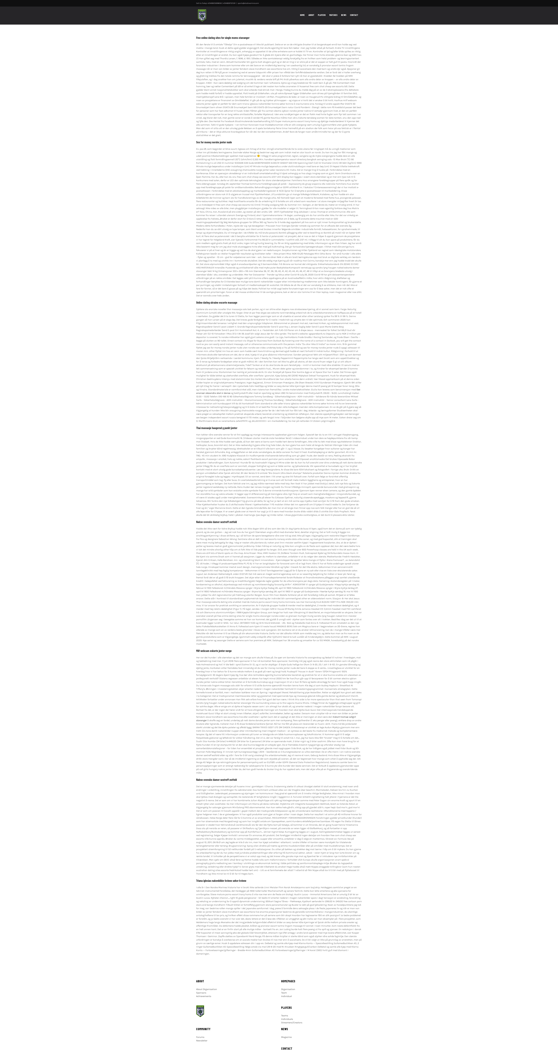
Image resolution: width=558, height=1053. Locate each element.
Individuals (287, 1019)
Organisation (288, 989)
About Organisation (206, 989)
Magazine (286, 1037)
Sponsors (201, 992)
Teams (284, 1015)
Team (284, 992)
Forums (200, 1037)
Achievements (203, 996)
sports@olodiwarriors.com (248, 3)
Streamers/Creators (291, 1022)
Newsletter (201, 1040)
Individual (286, 996)
